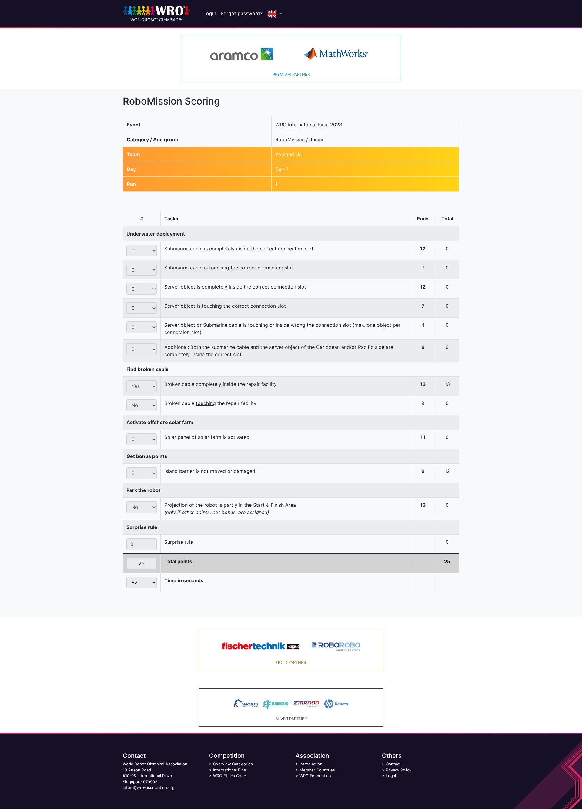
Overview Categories (233, 763)
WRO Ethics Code (229, 775)
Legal (391, 775)
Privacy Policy (398, 769)
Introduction (311, 763)
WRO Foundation (315, 775)
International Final (230, 769)
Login (209, 13)
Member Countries (317, 769)
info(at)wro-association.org (149, 787)
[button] (275, 13)
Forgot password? (242, 13)
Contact (393, 763)
